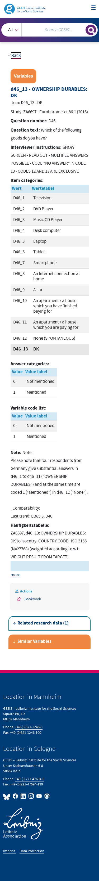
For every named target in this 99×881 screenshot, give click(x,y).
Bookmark (33, 598)
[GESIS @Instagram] (31, 796)
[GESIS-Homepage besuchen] (25, 9)
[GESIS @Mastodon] (46, 796)
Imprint (9, 850)
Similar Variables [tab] (34, 642)
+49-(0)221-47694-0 (29, 778)
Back (16, 56)
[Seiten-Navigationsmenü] (93, 8)
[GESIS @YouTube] (39, 796)
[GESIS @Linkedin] (23, 796)
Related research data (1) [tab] (43, 623)
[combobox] (49, 30)
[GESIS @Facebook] (16, 796)
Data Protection (32, 850)
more (15, 575)
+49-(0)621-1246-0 (29, 727)
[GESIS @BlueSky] (7, 796)
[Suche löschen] (81, 29)
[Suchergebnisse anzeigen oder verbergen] (91, 30)
